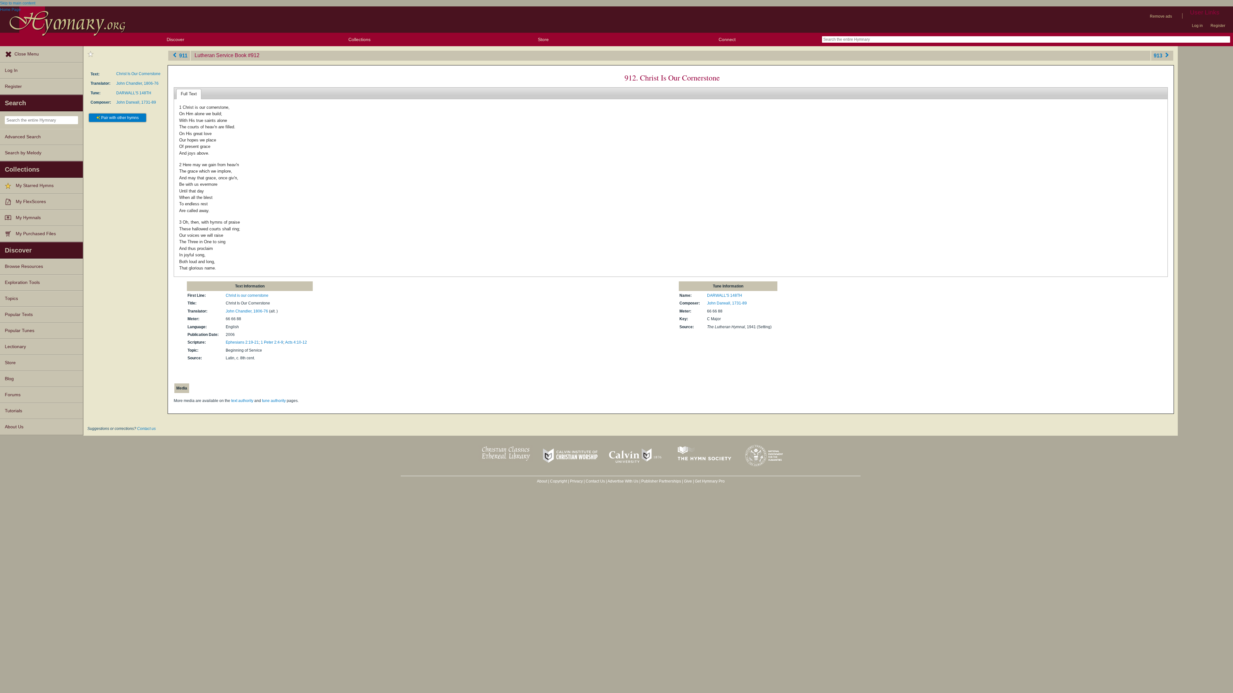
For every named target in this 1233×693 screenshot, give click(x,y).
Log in (1197, 25)
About (542, 481)
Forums (13, 394)
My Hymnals (28, 217)
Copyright (558, 481)
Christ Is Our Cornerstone (138, 74)
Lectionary (15, 346)
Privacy (576, 481)
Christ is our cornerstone (247, 295)
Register (1218, 25)
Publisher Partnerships (661, 481)
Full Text (189, 93)
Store (543, 39)
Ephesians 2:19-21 (242, 342)
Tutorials (13, 410)
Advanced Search (23, 136)
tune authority (274, 400)
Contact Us (595, 481)
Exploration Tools (22, 282)
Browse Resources (24, 266)
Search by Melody (23, 152)
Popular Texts (19, 314)
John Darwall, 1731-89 (136, 102)
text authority (242, 400)
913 (1159, 55)
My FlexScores (31, 201)
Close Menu (26, 54)
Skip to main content (17, 3)
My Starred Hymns (35, 185)
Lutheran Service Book (221, 55)
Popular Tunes (19, 330)
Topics (11, 298)
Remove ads (1161, 16)
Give (688, 481)
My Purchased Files (36, 233)
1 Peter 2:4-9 (272, 342)
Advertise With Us (623, 481)
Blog (9, 378)
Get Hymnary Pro (710, 481)
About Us (14, 426)
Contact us (146, 428)
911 (183, 55)
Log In (11, 70)
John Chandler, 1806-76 (137, 83)
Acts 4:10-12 (296, 342)
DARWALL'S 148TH (133, 93)
